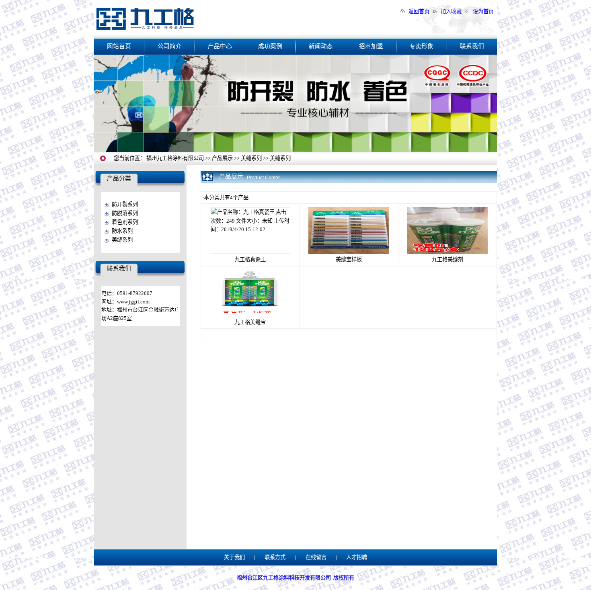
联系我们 (472, 46)
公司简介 (170, 46)
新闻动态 (321, 46)
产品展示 (222, 158)
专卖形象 (421, 46)
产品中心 (220, 46)
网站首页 (119, 46)
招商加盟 (371, 46)
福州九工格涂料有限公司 (175, 158)
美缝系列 (251, 158)
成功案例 (270, 46)
